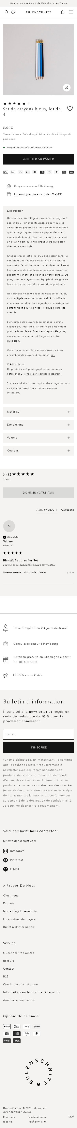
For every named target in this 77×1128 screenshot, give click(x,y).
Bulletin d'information (18, 927)
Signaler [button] (33, 572)
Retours (8, 961)
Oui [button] (25, 572)
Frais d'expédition (34, 134)
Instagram (13, 392)
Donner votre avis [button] (38, 492)
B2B (6, 976)
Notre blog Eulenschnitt (20, 911)
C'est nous (10, 895)
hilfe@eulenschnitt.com (19, 841)
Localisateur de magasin (20, 919)
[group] (38, 475)
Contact (8, 968)
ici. (53, 355)
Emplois (8, 903)
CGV (71, 1117)
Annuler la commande (18, 1000)
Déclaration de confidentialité (37, 1119)
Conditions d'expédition (20, 984)
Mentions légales (9, 1119)
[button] (64, 12)
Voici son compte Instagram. (43, 373)
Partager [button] (42, 572)
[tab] (47, 510)
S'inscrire (38, 747)
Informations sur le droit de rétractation (31, 992)
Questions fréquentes (18, 953)
